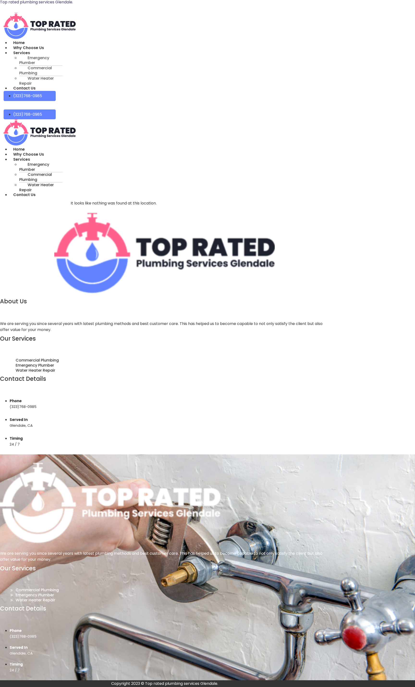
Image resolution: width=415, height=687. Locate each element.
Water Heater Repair (36, 81)
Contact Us (24, 88)
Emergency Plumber (34, 60)
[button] (89, 53)
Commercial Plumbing (35, 70)
